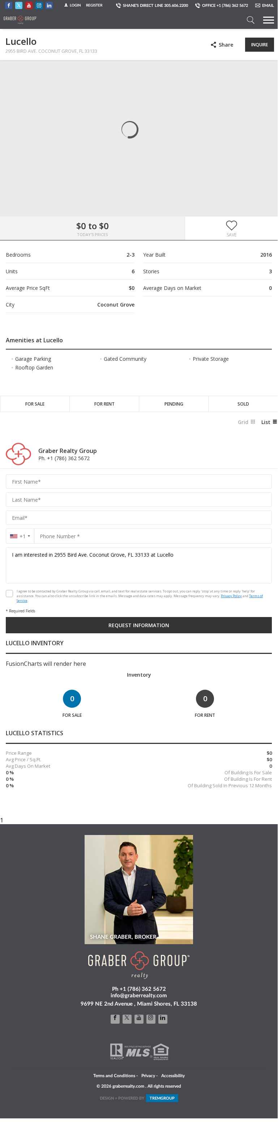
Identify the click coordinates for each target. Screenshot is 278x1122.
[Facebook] (115, 1019)
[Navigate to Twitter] (18, 5)
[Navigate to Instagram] (39, 5)
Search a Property (250, 20)
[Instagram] (150, 1019)
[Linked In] (162, 1019)
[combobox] (20, 536)
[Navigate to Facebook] (8, 5)
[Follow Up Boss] (9, 593)
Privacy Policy (231, 596)
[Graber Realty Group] (20, 20)
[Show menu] (269, 20)
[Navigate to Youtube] (29, 5)
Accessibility (173, 1076)
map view (25, 71)
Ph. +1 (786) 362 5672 (64, 458)
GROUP (162, 1098)
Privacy (148, 1076)
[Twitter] (127, 1019)
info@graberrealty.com (139, 995)
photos (11, 71)
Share (226, 44)
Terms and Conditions (114, 1076)
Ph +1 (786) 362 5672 (139, 989)
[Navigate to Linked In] (49, 5)
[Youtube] (139, 1019)
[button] (231, 228)
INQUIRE (259, 45)
